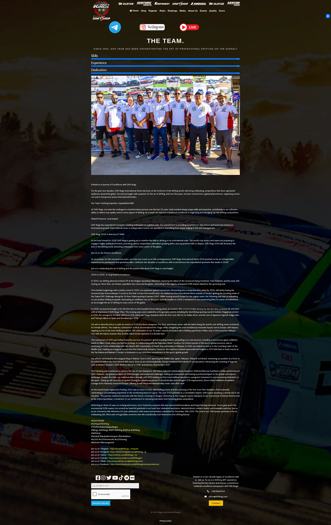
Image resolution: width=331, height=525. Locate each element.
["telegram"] (126, 478)
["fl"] (132, 478)
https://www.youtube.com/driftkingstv (125, 458)
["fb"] (98, 478)
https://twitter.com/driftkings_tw (123, 455)
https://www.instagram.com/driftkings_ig (128, 452)
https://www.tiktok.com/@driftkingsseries (125, 461)
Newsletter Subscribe (100, 503)
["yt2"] (115, 478)
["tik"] (121, 478)
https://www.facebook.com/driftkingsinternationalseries (134, 464)
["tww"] (108, 478)
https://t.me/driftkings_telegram (124, 448)
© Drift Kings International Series (165, 512)
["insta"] (103, 478)
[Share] (327, 16)
